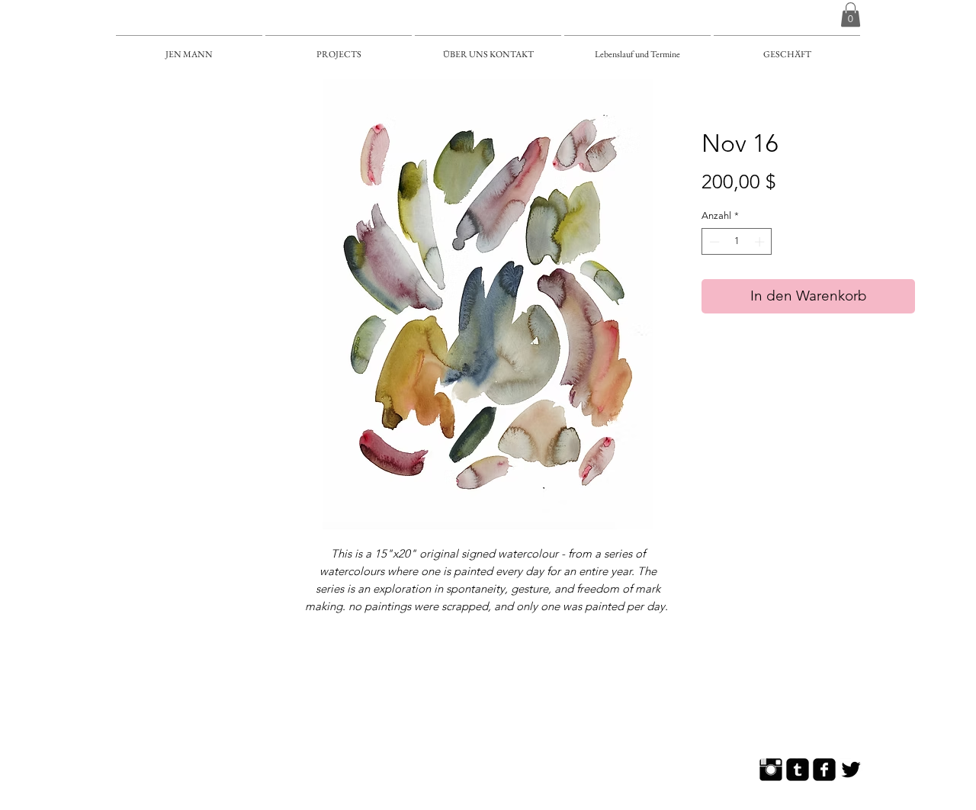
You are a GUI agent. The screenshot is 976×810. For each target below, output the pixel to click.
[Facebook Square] (824, 769)
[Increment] (761, 242)
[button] (850, 14)
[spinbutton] (737, 242)
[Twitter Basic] (851, 769)
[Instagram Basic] (770, 769)
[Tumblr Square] (797, 769)
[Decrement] (713, 242)
